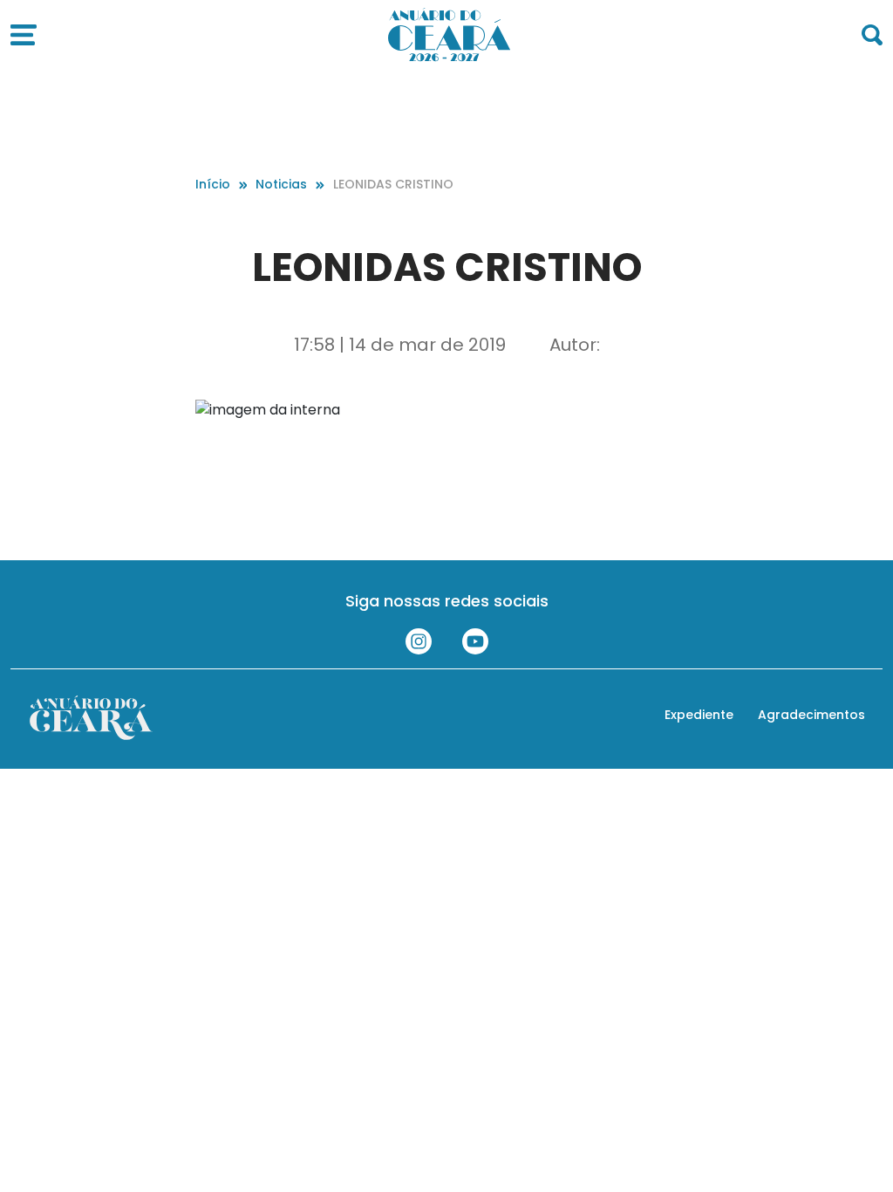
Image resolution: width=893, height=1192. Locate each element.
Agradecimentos (811, 714)
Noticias (281, 184)
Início (212, 184)
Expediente (699, 714)
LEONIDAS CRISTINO (393, 184)
